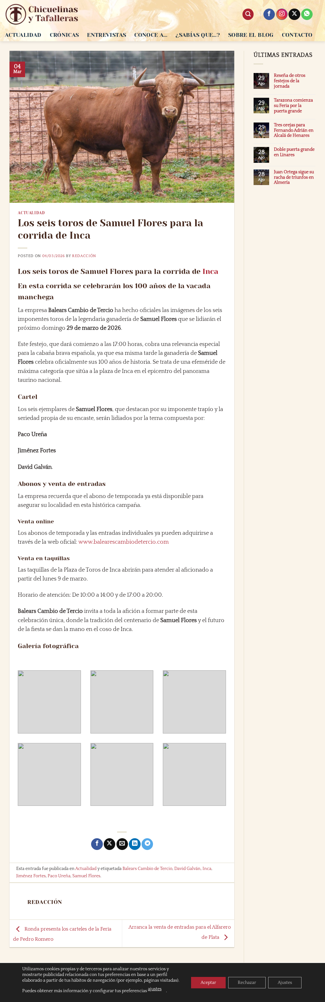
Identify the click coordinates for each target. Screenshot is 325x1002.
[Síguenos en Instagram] (282, 14)
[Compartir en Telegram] (147, 844)
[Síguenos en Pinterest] (307, 14)
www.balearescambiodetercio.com (123, 542)
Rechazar (247, 982)
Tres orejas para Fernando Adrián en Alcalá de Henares (294, 130)
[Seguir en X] (294, 14)
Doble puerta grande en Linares (294, 152)
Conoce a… (150, 35)
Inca (210, 271)
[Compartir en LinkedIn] (134, 844)
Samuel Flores (86, 876)
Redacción (84, 256)
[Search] (248, 14)
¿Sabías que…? (198, 35)
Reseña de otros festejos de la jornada (289, 81)
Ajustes (285, 982)
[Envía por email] (122, 844)
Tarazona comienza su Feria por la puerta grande (293, 106)
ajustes (155, 989)
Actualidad (23, 35)
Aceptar (208, 982)
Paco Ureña (59, 876)
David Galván (187, 868)
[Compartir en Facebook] (97, 844)
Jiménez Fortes (31, 876)
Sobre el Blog (251, 35)
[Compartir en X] (109, 844)
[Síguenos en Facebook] (269, 14)
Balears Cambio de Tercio (147, 868)
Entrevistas (106, 35)
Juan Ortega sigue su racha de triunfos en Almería (294, 177)
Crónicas (64, 35)
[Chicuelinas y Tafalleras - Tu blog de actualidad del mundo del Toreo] (42, 14)
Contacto (297, 35)
